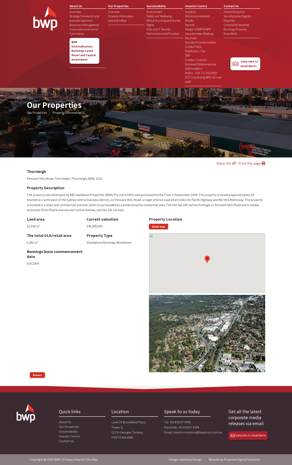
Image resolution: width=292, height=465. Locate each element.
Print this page (250, 163)
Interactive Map (117, 20)
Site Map (92, 459)
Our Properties (118, 6)
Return (37, 375)
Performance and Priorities (163, 34)
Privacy (68, 459)
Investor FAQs (193, 47)
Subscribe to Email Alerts (249, 64)
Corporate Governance (84, 29)
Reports (189, 25)
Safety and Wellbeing (159, 16)
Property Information (120, 16)
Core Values (77, 34)
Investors (190, 12)
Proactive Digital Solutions (242, 459)
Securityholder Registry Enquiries (237, 18)
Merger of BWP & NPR (198, 29)
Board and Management (84, 25)
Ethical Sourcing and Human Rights (164, 23)
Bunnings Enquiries (235, 29)
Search (79, 459)
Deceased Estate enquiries (200, 64)
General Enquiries (234, 12)
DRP (187, 55)
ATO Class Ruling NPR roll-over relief (203, 79)
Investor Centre (196, 6)
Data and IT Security (158, 29)
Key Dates (191, 38)
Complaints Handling (236, 25)
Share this (224, 163)
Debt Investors (193, 68)
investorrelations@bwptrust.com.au (197, 432)
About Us (76, 6)
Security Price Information (200, 42)
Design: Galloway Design (185, 459)
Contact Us (231, 6)
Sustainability (156, 6)
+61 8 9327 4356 (180, 422)
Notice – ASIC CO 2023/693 (201, 73)
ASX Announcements (197, 16)
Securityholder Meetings (199, 34)
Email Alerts (230, 34)
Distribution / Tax (195, 51)
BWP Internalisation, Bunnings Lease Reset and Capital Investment (84, 50)
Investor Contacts (195, 60)
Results (189, 20)
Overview (75, 12)
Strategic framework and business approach (84, 18)
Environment (154, 12)
